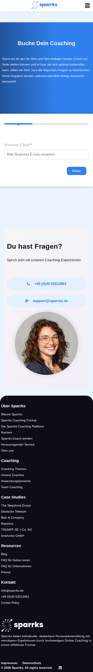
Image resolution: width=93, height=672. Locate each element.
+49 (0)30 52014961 (50, 284)
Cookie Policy (10, 602)
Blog (4, 554)
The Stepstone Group (16, 505)
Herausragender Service (18, 444)
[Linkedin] (60, 667)
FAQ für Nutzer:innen (15, 560)
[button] (87, 5)
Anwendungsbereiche (16, 481)
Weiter (76, 171)
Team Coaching (11, 487)
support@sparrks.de (50, 301)
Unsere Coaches (12, 475)
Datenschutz (31, 663)
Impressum (9, 663)
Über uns (7, 450)
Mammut (7, 523)
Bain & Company (12, 517)
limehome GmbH (12, 535)
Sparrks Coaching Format (18, 420)
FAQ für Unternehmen (16, 566)
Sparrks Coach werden (16, 438)
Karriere (6, 432)
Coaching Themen (13, 469)
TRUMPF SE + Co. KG (16, 529)
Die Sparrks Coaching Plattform (22, 426)
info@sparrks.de (12, 590)
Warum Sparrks (11, 414)
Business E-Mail (18, 145)
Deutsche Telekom (13, 511)
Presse (6, 572)
